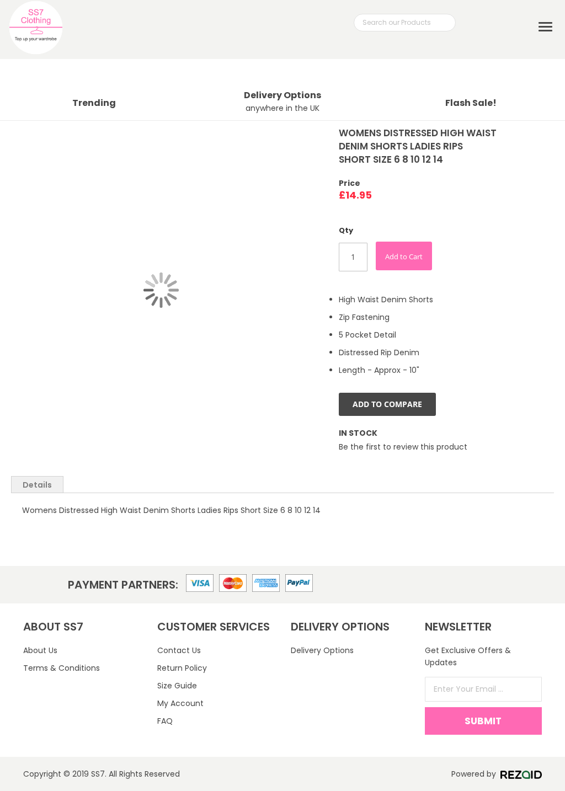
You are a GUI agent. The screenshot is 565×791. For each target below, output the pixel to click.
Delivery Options (322, 650)
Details (37, 484)
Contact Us (179, 650)
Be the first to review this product (403, 446)
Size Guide (177, 685)
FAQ (165, 720)
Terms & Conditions (61, 668)
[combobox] (405, 22)
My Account (180, 703)
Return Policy (182, 668)
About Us (40, 650)
